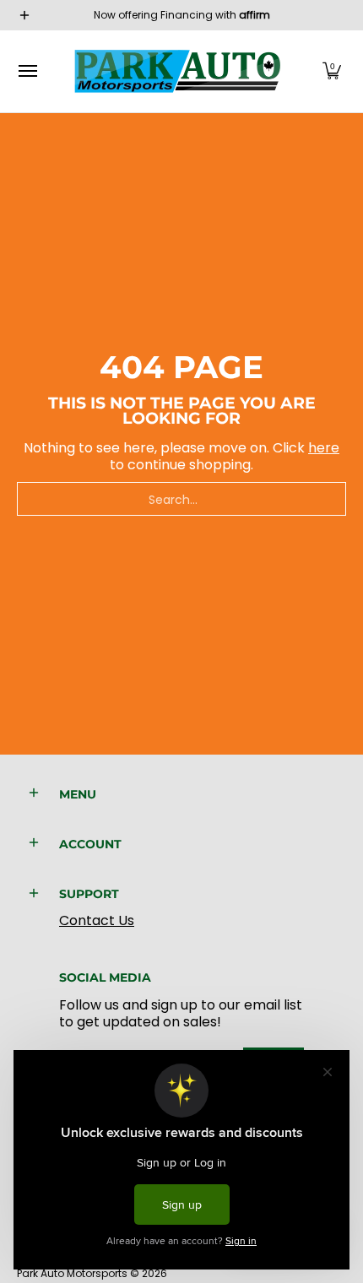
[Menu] (27, 71)
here (323, 447)
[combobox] (181, 499)
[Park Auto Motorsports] (177, 71)
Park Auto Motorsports (72, 1273)
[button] (331, 71)
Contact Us (96, 920)
